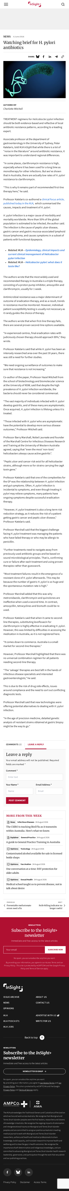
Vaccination (26, 864)
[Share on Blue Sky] (37, 57)
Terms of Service (36, 968)
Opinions (14, 848)
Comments (14, 744)
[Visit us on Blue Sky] (18, 1172)
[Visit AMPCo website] (15, 1104)
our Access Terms (49, 962)
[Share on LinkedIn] (50, 57)
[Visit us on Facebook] (7, 1172)
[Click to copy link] (63, 57)
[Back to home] (13, 988)
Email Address (44, 784)
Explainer (14, 837)
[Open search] (63, 4)
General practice (28, 837)
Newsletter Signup (33, 1071)
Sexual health (27, 879)
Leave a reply (36, 744)
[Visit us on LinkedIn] (29, 1172)
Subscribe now (55, 949)
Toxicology (25, 848)
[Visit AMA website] (38, 1104)
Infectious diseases (25, 822)
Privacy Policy (9, 1090)
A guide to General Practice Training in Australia (33, 842)
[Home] (34, 4)
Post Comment (17, 800)
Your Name (12, 784)
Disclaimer (25, 1182)
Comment (12, 770)
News (12, 822)
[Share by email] (56, 57)
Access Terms (40, 1182)
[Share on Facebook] (44, 57)
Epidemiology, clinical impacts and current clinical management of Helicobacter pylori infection (36, 254)
